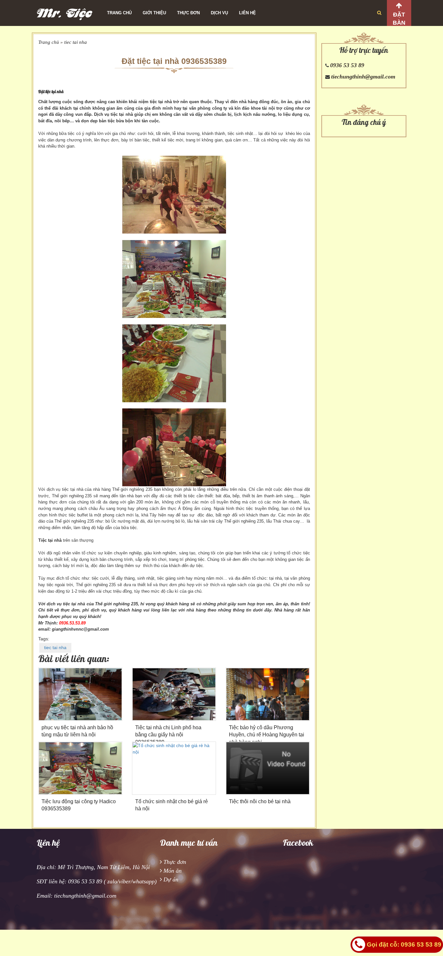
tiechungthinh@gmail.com (363, 76)
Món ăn (172, 870)
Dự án (170, 879)
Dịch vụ (219, 12)
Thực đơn (188, 12)
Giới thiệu (154, 12)
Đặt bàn (399, 18)
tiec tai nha (75, 42)
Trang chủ (119, 12)
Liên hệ (247, 12)
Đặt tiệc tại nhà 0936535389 (174, 61)
